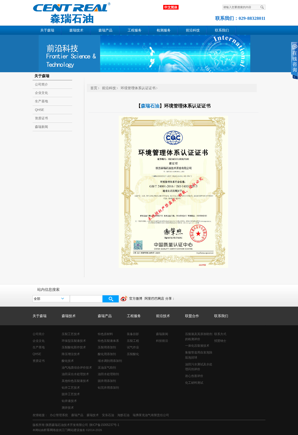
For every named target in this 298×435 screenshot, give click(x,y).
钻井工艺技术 (71, 387)
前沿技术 (163, 316)
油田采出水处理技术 (75, 374)
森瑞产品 (105, 30)
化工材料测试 (194, 382)
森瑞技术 (76, 30)
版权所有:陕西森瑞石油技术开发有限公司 (60, 425)
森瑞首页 (68, 12)
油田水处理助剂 (108, 374)
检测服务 (164, 30)
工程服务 (135, 30)
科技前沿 (162, 341)
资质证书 (41, 118)
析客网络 (50, 430)
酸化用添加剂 (107, 354)
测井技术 (68, 407)
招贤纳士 (220, 341)
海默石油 (123, 415)
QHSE (39, 110)
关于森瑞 (47, 30)
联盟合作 (192, 316)
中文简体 (170, 7)
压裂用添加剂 (107, 347)
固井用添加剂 (107, 381)
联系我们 (222, 30)
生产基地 (41, 101)
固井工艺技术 (71, 394)
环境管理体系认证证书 (138, 88)
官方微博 (135, 298)
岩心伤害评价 (194, 376)
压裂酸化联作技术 (74, 347)
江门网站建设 (70, 430)
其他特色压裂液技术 (75, 381)
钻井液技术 (69, 401)
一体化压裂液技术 (197, 345)
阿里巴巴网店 (154, 298)
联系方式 (220, 334)
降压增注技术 (71, 354)
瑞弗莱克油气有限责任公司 (151, 415)
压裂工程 (133, 341)
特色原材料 (105, 334)
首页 (93, 88)
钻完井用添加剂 (108, 387)
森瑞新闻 (41, 127)
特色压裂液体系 (108, 341)
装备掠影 (133, 334)
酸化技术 (68, 361)
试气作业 (133, 347)
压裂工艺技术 (71, 334)
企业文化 (41, 93)
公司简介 (41, 84)
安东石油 (108, 415)
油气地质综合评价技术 (77, 367)
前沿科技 (193, 30)
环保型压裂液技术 (74, 341)
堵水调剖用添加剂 (110, 361)
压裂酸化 (133, 354)
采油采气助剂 (107, 367)
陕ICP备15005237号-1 (104, 425)
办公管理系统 (59, 415)
